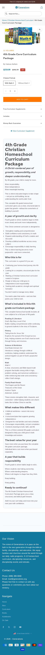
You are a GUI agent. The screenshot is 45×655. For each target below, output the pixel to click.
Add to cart (22, 99)
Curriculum (6, 609)
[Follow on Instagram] (15, 627)
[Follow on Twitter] (9, 627)
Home (4, 20)
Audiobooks (6, 617)
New (4, 605)
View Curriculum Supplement (23, 131)
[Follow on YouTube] (20, 627)
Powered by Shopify (32, 639)
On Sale (5, 620)
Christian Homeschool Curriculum (20, 20)
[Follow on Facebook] (3, 627)
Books (4, 613)
